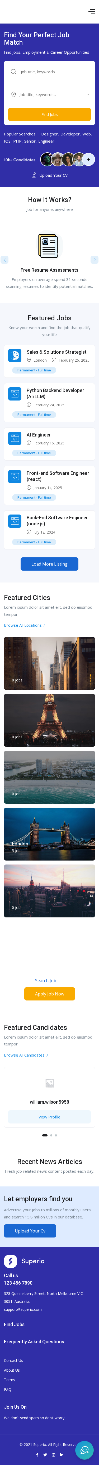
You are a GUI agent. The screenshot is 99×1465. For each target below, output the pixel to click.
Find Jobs (49, 114)
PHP (17, 141)
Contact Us (13, 1360)
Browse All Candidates (24, 1055)
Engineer (46, 141)
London (40, 360)
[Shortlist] (87, 1075)
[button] (49, 564)
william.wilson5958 (49, 1102)
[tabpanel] (49, 1100)
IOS (7, 141)
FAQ (7, 1389)
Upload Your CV (53, 175)
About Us (12, 1370)
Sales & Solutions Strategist (57, 352)
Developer (70, 134)
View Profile (49, 1117)
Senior (30, 141)
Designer (49, 134)
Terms (9, 1379)
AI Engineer (39, 435)
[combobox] (52, 94)
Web (86, 134)
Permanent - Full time (34, 370)
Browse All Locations (23, 625)
